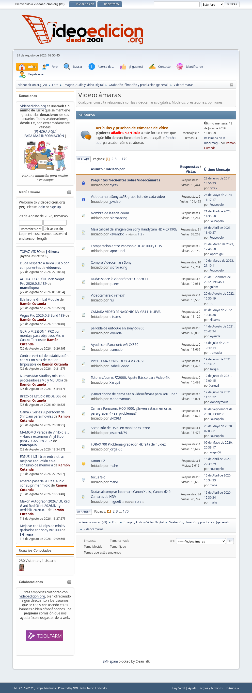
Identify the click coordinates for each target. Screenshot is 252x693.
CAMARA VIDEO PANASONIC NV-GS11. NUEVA (126, 312)
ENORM (115, 418)
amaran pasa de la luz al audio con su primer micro (42, 483)
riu (112, 300)
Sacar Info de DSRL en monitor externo (120, 428)
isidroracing (118, 218)
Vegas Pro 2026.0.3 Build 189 (42, 315)
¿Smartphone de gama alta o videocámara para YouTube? (134, 394)
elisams (115, 316)
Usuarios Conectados (35, 550)
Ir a (172, 541)
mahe (114, 465)
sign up (55, 207)
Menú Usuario (29, 192)
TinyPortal (178, 688)
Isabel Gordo (119, 366)
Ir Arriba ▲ (232, 688)
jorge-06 (116, 449)
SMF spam (110, 661)
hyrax (114, 185)
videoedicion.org (33, 106)
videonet (53, 267)
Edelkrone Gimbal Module (39, 299)
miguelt (115, 501)
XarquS (214, 369)
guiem (114, 284)
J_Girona (52, 251)
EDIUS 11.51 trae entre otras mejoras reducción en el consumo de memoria (42, 460)
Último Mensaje (217, 169)
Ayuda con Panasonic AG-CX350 (115, 344)
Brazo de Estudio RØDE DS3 (41, 396)
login (41, 207)
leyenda (116, 333)
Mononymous (120, 399)
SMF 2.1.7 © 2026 (23, 688)
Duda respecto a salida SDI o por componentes (44, 265)
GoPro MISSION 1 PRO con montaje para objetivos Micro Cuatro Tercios (42, 335)
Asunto (97, 169)
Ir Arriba (83, 511)
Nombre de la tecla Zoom (110, 213)
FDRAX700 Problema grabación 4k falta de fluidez (128, 444)
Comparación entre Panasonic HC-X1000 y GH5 (126, 246)
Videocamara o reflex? (108, 295)
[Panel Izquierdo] (232, 85)
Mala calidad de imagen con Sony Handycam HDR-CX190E (134, 229)
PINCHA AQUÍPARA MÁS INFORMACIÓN (44, 133)
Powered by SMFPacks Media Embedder (82, 688)
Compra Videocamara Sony (111, 262)
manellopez (29, 287)
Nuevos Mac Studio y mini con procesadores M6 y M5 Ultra (42, 378)
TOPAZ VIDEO (30, 251)
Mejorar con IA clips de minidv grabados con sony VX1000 (42, 528)
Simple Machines (46, 688)
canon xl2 (98, 461)
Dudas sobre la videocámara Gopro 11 (120, 279)
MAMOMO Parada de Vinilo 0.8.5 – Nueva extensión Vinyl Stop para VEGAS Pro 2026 (44, 436)
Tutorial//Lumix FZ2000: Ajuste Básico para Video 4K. (130, 377)
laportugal (117, 251)
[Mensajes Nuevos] (86, 135)
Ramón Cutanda (33, 303)
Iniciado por (115, 169)
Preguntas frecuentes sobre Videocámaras (125, 180)
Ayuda (192, 688)
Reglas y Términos (211, 688)
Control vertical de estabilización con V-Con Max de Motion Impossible (44, 360)
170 (124, 159)
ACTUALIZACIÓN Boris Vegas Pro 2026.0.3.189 (42, 281)
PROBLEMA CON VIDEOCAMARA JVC (118, 361)
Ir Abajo (83, 159)
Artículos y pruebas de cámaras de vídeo (132, 127)
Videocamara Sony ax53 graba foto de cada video (128, 196)
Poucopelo (28, 445)
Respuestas (189, 166)
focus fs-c (98, 477)
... (119, 159)
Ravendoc (117, 234)
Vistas (191, 171)
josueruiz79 (118, 433)
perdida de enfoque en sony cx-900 (117, 328)
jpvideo (115, 201)
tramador (117, 349)
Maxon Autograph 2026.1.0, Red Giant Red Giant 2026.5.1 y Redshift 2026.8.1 (45, 505)
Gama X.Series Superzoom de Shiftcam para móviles (42, 414)
